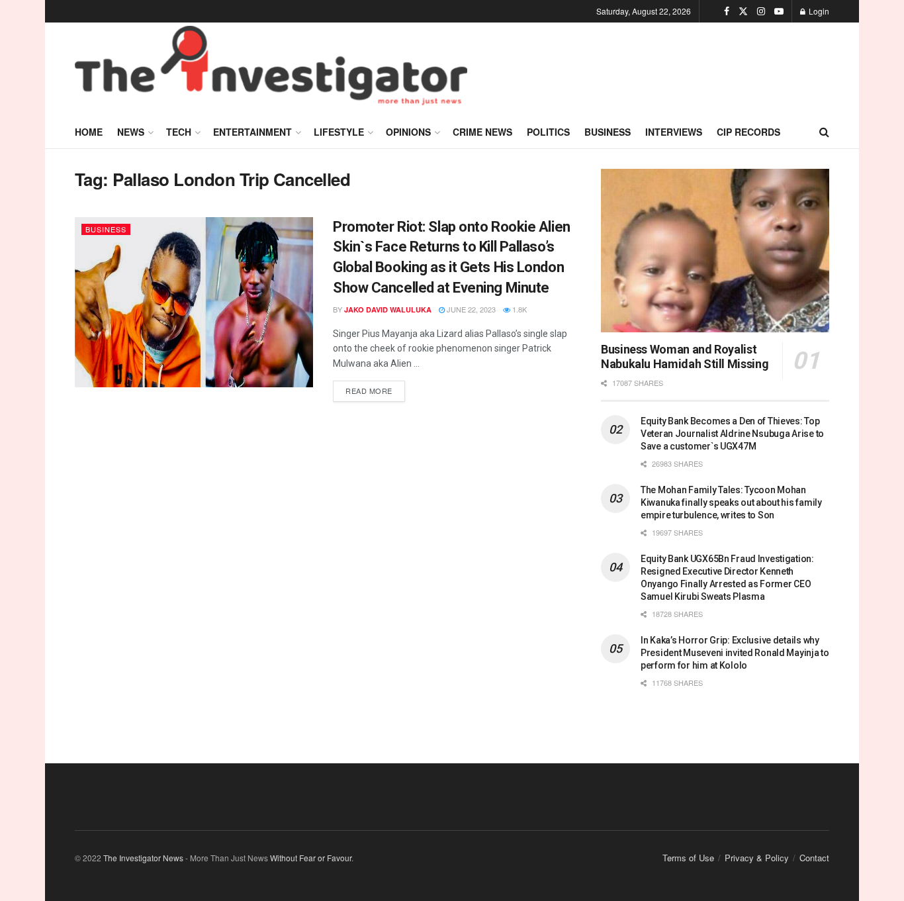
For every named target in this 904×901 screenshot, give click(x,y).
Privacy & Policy (757, 857)
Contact (814, 857)
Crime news (482, 131)
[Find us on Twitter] (743, 11)
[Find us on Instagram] (761, 11)
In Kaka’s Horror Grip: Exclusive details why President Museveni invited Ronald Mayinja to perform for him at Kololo (735, 653)
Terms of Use (688, 857)
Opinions (408, 131)
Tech (178, 131)
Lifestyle (339, 131)
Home (89, 131)
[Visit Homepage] (271, 69)
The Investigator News (143, 857)
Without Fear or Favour (310, 857)
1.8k (518, 309)
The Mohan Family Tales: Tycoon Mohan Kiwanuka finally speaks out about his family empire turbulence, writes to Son (731, 502)
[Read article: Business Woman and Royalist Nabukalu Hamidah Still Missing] (715, 250)
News (130, 131)
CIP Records (748, 131)
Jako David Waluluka (387, 309)
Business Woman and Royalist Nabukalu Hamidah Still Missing (684, 356)
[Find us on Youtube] (779, 11)
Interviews (673, 131)
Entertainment (252, 131)
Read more (375, 388)
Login (818, 11)
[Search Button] (824, 131)
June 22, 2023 (470, 309)
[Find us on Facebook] (726, 11)
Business (607, 131)
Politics (548, 131)
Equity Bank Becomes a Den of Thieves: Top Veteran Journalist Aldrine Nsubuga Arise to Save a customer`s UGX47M (732, 433)
